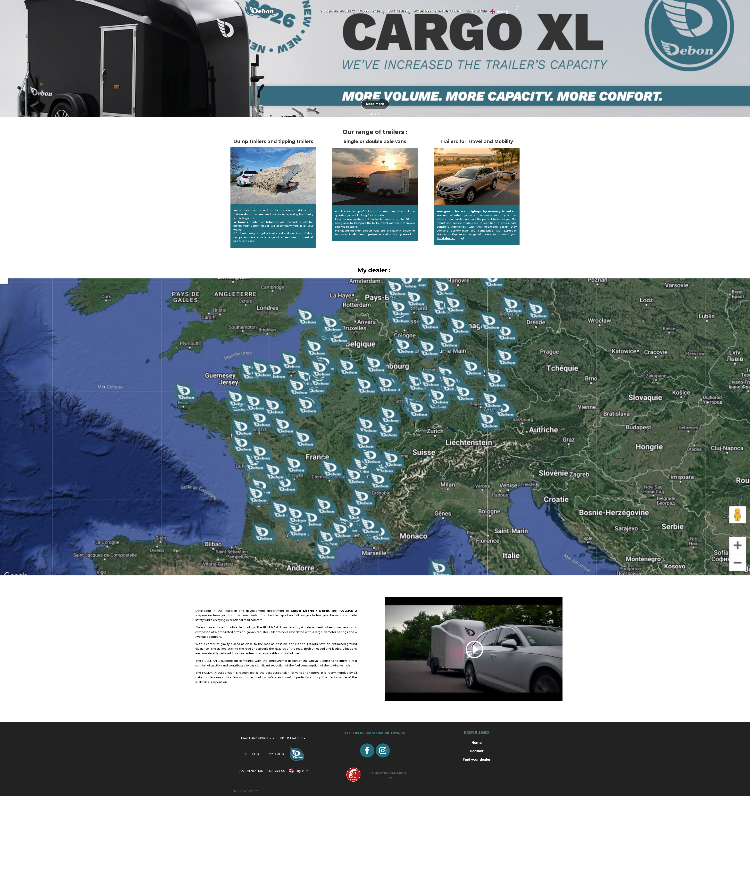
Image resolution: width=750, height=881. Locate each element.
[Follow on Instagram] (383, 750)
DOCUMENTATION (250, 771)
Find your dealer (476, 759)
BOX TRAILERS (251, 754)
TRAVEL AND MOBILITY (256, 738)
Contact (476, 751)
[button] (4, 58)
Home (476, 742)
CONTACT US (276, 771)
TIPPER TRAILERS (290, 738)
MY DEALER (276, 754)
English (300, 771)
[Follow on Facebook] (367, 750)
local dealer (446, 238)
